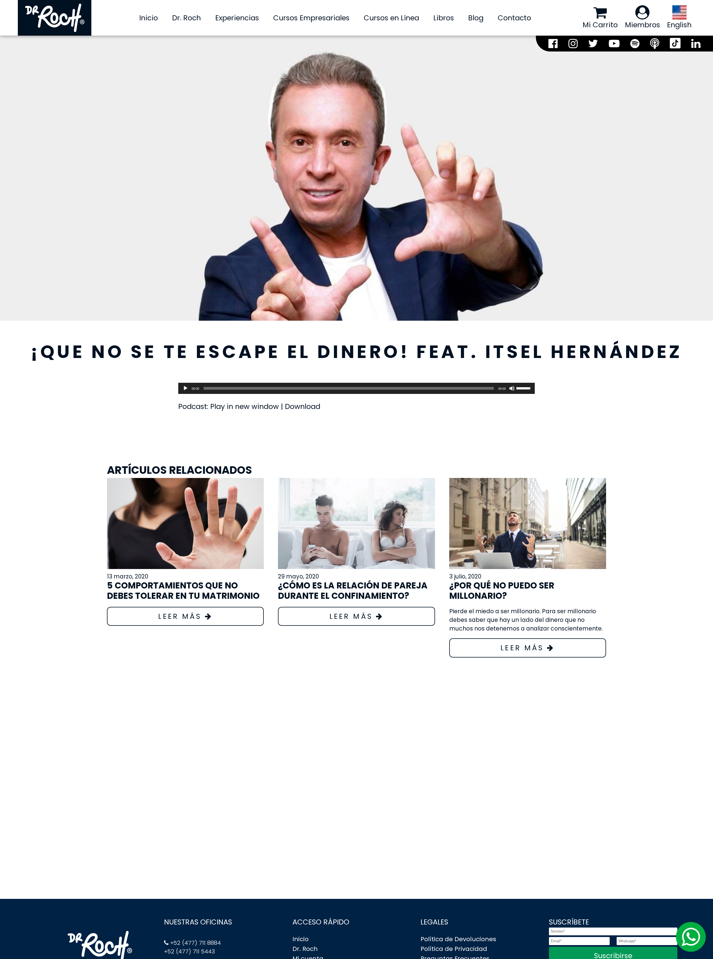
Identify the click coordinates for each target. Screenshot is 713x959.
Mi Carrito (600, 25)
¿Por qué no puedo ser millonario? (501, 591)
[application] (356, 388)
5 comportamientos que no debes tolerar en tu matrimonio (183, 591)
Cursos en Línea (391, 18)
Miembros (642, 25)
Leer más (181, 616)
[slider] (524, 388)
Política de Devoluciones (458, 939)
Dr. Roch (186, 18)
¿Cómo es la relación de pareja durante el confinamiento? (353, 591)
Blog (476, 18)
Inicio (148, 18)
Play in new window (244, 406)
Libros (443, 18)
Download (302, 406)
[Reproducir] (185, 388)
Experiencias (237, 18)
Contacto (514, 18)
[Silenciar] (512, 388)
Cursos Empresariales (311, 18)
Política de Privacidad (454, 949)
